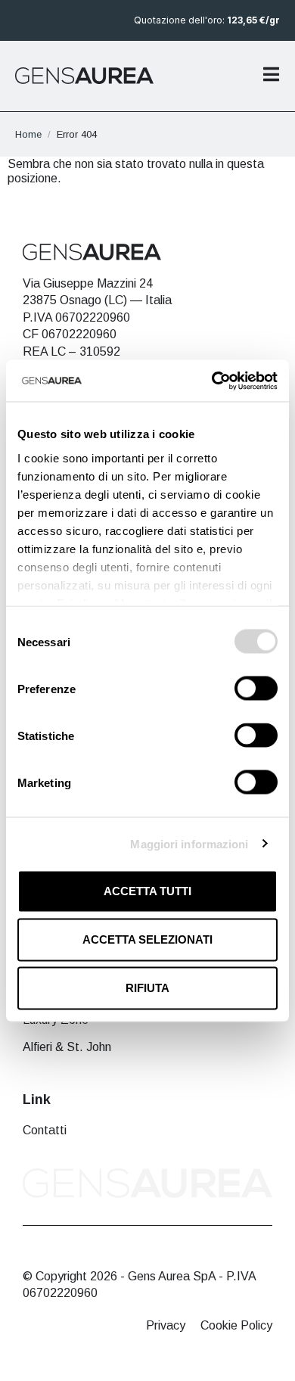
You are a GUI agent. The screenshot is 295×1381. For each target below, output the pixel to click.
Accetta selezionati (147, 939)
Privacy (165, 1325)
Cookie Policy (236, 1325)
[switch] (256, 689)
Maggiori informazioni (189, 843)
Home (28, 134)
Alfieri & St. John (67, 1046)
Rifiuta (147, 987)
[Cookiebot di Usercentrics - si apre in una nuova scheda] (212, 380)
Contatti (45, 1130)
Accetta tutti (147, 891)
